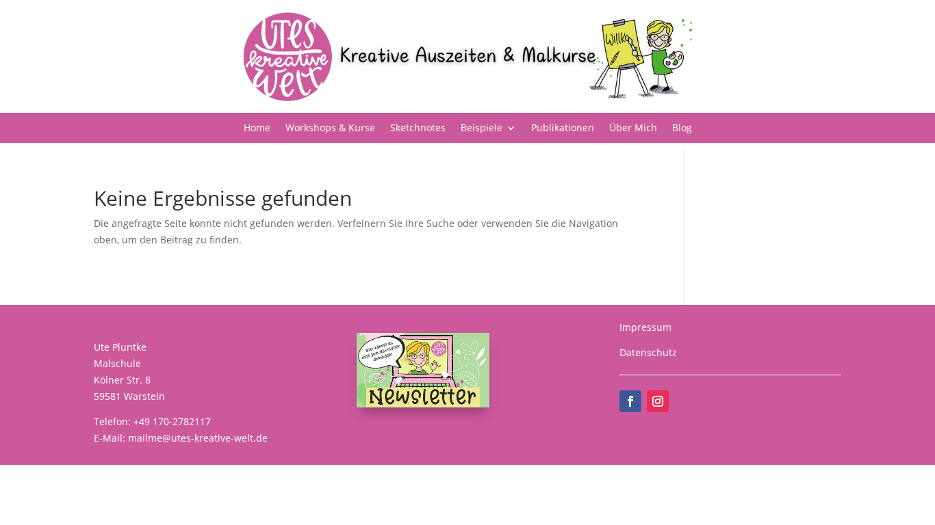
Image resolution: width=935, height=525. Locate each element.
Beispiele (481, 128)
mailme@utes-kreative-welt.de (198, 437)
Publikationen (562, 128)
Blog (682, 128)
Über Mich (633, 128)
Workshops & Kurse (330, 128)
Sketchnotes (418, 128)
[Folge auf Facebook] (630, 401)
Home (257, 128)
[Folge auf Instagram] (658, 401)
